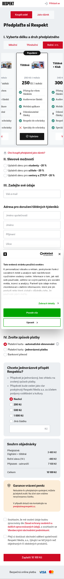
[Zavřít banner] (59, 254)
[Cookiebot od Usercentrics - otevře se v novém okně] (40, 254)
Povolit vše (32, 312)
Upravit (30, 322)
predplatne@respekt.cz (24, 506)
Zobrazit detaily (47, 303)
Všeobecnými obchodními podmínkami (28, 530)
